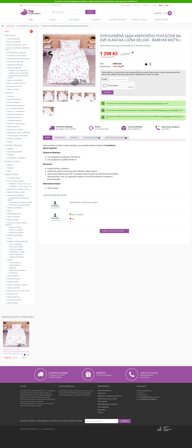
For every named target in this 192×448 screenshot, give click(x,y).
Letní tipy (10, 96)
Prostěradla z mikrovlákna (16, 56)
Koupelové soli (12, 294)
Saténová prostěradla (15, 65)
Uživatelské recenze (116, 137)
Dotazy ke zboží (91, 137)
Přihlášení (145, 5)
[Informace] (28, 357)
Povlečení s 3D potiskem (16, 123)
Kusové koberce (15, 263)
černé (178, 116)
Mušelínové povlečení (15, 114)
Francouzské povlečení (15, 108)
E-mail (104, 79)
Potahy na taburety (16, 232)
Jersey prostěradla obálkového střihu (17, 49)
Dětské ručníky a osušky (16, 192)
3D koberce (13, 273)
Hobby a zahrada (13, 288)
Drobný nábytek (13, 276)
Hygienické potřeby (16, 257)
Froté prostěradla (13, 39)
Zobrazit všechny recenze (114, 231)
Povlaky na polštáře (14, 139)
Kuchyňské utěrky (13, 178)
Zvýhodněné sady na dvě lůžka (18, 132)
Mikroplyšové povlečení (15, 105)
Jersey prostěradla (14, 42)
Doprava (74, 137)
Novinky (52, 20)
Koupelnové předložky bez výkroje (18, 199)
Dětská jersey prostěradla (18, 73)
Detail (24, 358)
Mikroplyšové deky (14, 214)
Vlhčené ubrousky (16, 254)
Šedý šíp (175, 110)
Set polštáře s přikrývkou (16, 158)
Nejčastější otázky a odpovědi (107, 404)
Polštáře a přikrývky (117, 20)
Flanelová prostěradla (15, 62)
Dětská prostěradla (14, 68)
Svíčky (9, 238)
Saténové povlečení (14, 117)
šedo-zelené (167, 116)
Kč (162, 5)
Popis (47, 137)
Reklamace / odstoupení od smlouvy (110, 396)
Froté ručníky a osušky (15, 181)
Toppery (10, 168)
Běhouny (12, 268)
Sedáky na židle (13, 282)
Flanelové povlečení (14, 120)
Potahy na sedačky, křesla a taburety (16, 224)
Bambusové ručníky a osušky (17, 189)
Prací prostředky (15, 244)
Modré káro (163, 110)
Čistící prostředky (15, 249)
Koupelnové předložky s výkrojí (20, 202)
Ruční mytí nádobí (16, 247)
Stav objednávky (103, 407)
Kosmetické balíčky (14, 300)
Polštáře (10, 149)
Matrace (10, 165)
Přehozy (10, 142)
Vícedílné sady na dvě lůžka (17, 136)
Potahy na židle (12, 220)
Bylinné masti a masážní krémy (18, 291)
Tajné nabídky (125, 5)
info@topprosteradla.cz (149, 399)
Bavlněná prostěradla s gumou (18, 59)
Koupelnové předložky (15, 195)
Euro (169, 5)
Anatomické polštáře (14, 152)
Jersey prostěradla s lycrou (17, 45)
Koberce (10, 260)
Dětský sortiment (13, 297)
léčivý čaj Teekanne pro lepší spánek (150, 103)
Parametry (60, 137)
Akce (31, 20)
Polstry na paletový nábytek (17, 285)
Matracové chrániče (14, 86)
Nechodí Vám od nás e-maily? (107, 399)
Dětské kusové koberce (17, 270)
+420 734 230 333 (27, 5)
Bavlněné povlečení (14, 99)
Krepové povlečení (14, 102)
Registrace (136, 5)
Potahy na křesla (15, 227)
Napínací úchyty (13, 89)
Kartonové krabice (14, 279)
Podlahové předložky (14, 235)
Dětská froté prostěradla (18, 70)
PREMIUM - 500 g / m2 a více (19, 184)
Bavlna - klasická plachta (16, 83)
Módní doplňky (12, 303)
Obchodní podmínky (104, 390)
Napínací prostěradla (15, 80)
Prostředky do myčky (17, 252)
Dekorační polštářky (14, 208)
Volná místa (101, 393)
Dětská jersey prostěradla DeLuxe (17, 77)
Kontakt (154, 5)
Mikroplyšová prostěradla (16, 53)
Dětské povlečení (13, 126)
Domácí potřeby (161, 20)
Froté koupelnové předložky (19, 205)
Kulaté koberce (14, 265)
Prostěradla (74, 20)
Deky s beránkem (13, 217)
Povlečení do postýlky (15, 129)
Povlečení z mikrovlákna (16, 111)
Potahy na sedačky (16, 230)
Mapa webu (101, 410)
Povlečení (96, 20)
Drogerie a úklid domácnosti (17, 241)
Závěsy (9, 211)
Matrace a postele (139, 20)
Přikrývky (10, 155)
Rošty (9, 171)
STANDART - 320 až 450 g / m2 (20, 186)
